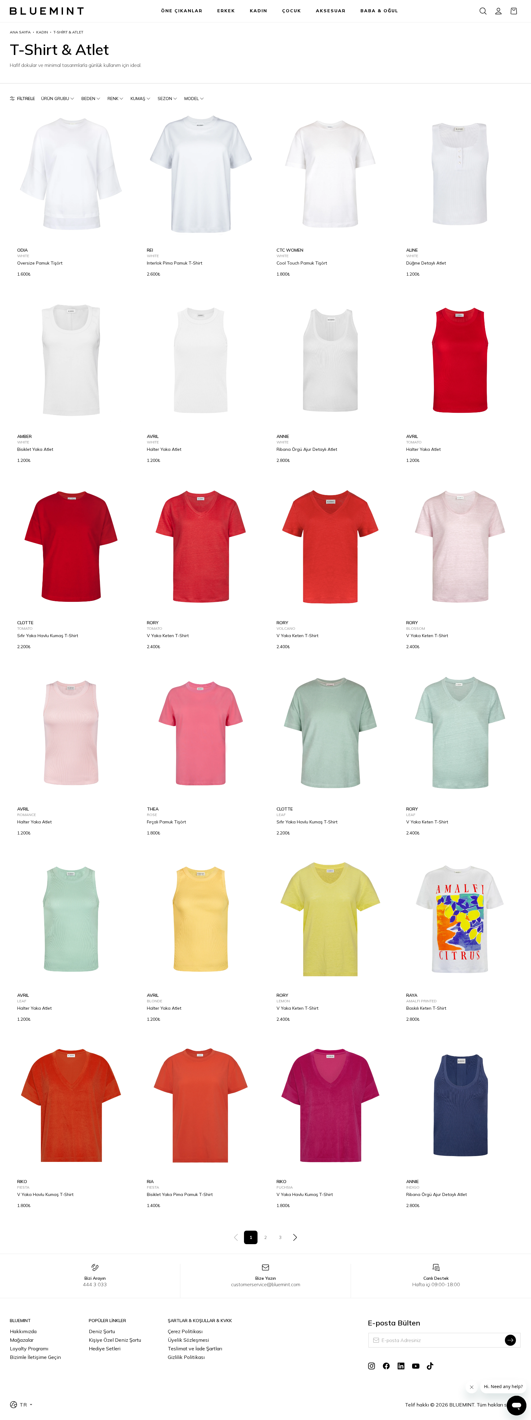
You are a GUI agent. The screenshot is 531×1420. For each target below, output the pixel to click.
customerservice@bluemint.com (265, 1284)
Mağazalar (21, 1340)
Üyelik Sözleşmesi (188, 1340)
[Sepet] (513, 11)
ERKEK (226, 11)
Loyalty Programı (29, 1348)
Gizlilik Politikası (186, 1357)
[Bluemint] (47, 11)
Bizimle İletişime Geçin (35, 1357)
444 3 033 (95, 1284)
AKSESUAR (331, 11)
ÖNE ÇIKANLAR (182, 11)
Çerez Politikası (185, 1331)
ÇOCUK (291, 11)
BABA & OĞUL (379, 11)
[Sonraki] (295, 1237)
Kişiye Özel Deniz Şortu (115, 1340)
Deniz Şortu (102, 1331)
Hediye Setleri (104, 1348)
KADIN (258, 11)
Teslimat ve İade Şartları (195, 1348)
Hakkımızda (23, 1331)
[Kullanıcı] (498, 11)
